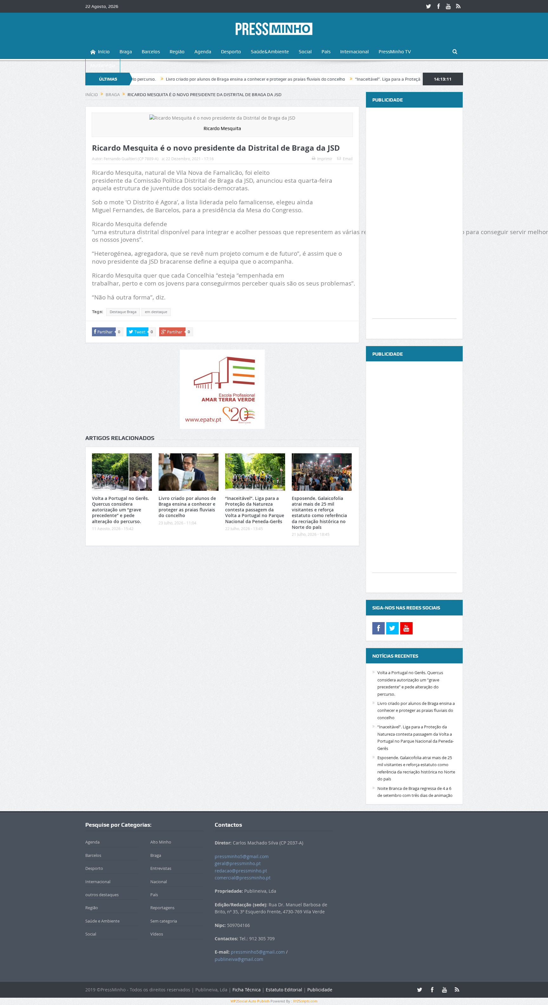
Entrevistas (160, 868)
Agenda (202, 52)
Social (305, 52)
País (326, 52)
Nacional (158, 881)
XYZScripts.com (305, 1001)
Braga (126, 52)
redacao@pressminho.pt (241, 871)
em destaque (156, 312)
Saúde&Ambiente (270, 52)
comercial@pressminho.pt (243, 878)
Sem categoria (163, 921)
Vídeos (156, 934)
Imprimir (324, 158)
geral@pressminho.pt (238, 863)
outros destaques (102, 894)
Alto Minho (160, 842)
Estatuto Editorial (284, 990)
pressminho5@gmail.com (242, 856)
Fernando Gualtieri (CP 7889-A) (131, 158)
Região (177, 52)
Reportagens (162, 907)
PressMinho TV (395, 52)
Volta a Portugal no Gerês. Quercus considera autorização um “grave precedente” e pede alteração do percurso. (120, 509)
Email (348, 158)
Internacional (354, 52)
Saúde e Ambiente (102, 921)
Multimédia (102, 66)
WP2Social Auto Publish (250, 1001)
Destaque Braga (123, 312)
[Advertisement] (414, 223)
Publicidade (319, 990)
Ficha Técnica (246, 990)
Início (104, 52)
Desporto (231, 52)
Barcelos (151, 52)
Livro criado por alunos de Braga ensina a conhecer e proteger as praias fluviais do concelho (219, 79)
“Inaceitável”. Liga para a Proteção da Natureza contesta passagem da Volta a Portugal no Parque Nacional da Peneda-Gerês (254, 509)
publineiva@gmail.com (239, 959)
